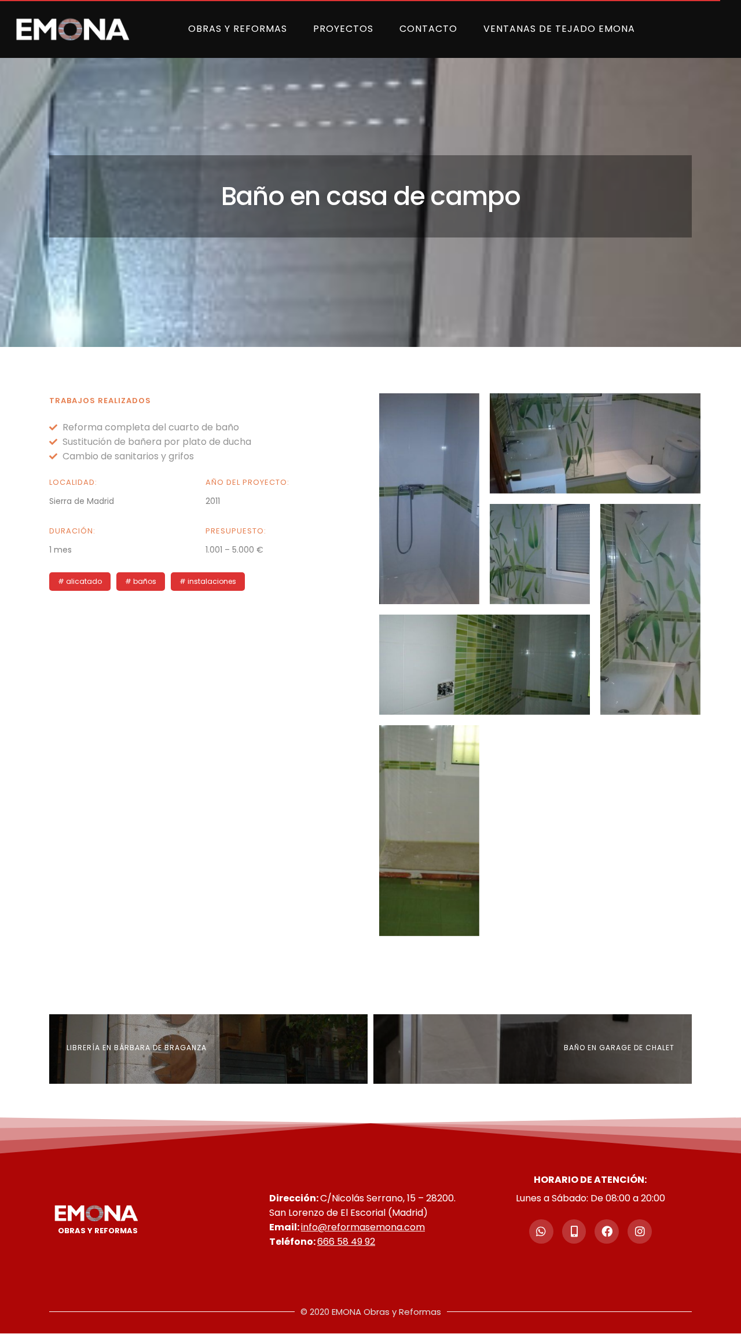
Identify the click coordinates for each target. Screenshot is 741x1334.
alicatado (84, 581)
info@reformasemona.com (363, 1227)
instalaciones (212, 581)
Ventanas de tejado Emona (559, 28)
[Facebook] (607, 1231)
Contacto (428, 28)
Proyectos (343, 28)
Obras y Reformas (237, 28)
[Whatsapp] (541, 1231)
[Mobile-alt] (574, 1231)
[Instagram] (640, 1231)
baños (144, 581)
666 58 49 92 (346, 1241)
